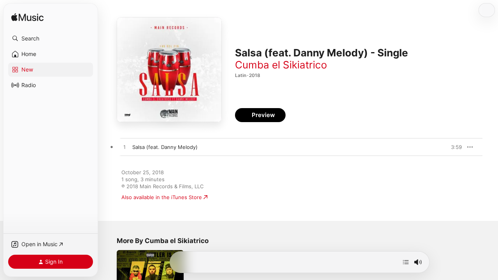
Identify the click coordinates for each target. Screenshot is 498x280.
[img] (27, 17)
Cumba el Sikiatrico (281, 65)
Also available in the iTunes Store (161, 197)
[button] (51, 38)
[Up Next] (405, 262)
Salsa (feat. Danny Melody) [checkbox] (165, 147)
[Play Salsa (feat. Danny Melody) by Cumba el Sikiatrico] (124, 147)
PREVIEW (453, 147)
